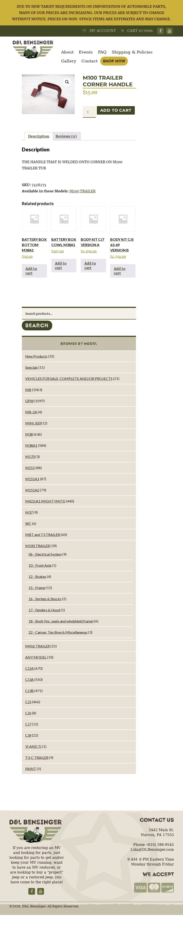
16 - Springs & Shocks (45, 599)
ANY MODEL (35, 657)
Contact (89, 61)
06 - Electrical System (45, 554)
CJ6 (28, 713)
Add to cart (115, 110)
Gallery (68, 61)
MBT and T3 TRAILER (42, 534)
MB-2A (31, 412)
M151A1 (32, 479)
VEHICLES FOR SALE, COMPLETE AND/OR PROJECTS (68, 378)
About (67, 52)
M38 (29, 434)
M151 (30, 468)
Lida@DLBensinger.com (152, 849)
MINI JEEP (33, 423)
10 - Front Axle (40, 565)
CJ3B (29, 690)
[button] (67, 82)
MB (28, 389)
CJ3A (29, 679)
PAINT (30, 768)
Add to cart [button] (31, 270)
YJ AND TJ (33, 746)
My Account (101, 31)
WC (28, 523)
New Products (36, 356)
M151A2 (32, 490)
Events (86, 52)
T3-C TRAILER (36, 757)
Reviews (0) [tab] (66, 136)
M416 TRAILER (37, 646)
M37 (29, 512)
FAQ (102, 52)
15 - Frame (37, 587)
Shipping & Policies (132, 52)
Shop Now (114, 61)
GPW (29, 401)
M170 (30, 456)
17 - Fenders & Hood (44, 610)
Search (37, 325)
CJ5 (28, 702)
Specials (31, 367)
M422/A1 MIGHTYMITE (45, 501)
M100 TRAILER (82, 191)
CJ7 (28, 724)
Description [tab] (38, 136)
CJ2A (29, 668)
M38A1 (31, 445)
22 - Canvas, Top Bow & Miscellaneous (58, 632)
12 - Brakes (37, 576)
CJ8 (28, 735)
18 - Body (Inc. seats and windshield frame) (61, 621)
